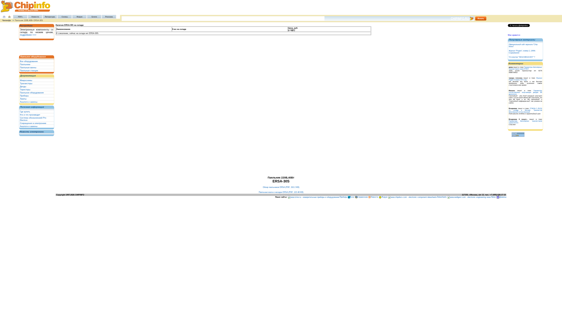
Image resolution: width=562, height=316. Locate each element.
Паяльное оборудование (32, 92)
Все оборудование (29, 61)
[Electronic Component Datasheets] (412, 197)
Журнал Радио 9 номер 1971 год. (525, 79)
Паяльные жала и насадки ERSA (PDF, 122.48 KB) (281, 192)
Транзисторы (26, 83)
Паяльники (25, 64)
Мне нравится (514, 35)
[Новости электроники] (369, 197)
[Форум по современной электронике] (380, 197)
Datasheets (442, 197)
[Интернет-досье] (497, 197)
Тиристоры (25, 89)
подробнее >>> (28, 35)
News (493, 197)
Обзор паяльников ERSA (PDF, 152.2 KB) (281, 187)
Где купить (25, 111)
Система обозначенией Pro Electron (33, 119)
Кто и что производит (30, 115)
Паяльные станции (29, 70)
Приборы (24, 96)
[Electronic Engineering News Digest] (469, 197)
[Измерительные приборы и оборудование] (314, 197)
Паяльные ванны (28, 67)
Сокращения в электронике (33, 123)
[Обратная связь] (4, 18)
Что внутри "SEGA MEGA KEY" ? (522, 57)
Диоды (23, 86)
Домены (502, 197)
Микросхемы (26, 80)
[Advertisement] (34, 47)
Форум (384, 197)
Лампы (23, 99)
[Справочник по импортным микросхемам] (356, 197)
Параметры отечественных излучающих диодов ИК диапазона (525, 92)
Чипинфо (6, 20)
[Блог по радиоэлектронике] (349, 197)
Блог (352, 197)
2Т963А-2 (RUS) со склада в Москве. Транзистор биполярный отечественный (525, 110)
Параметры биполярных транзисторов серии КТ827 (525, 68)
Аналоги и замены (28, 102)
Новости (374, 197)
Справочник (362, 197)
